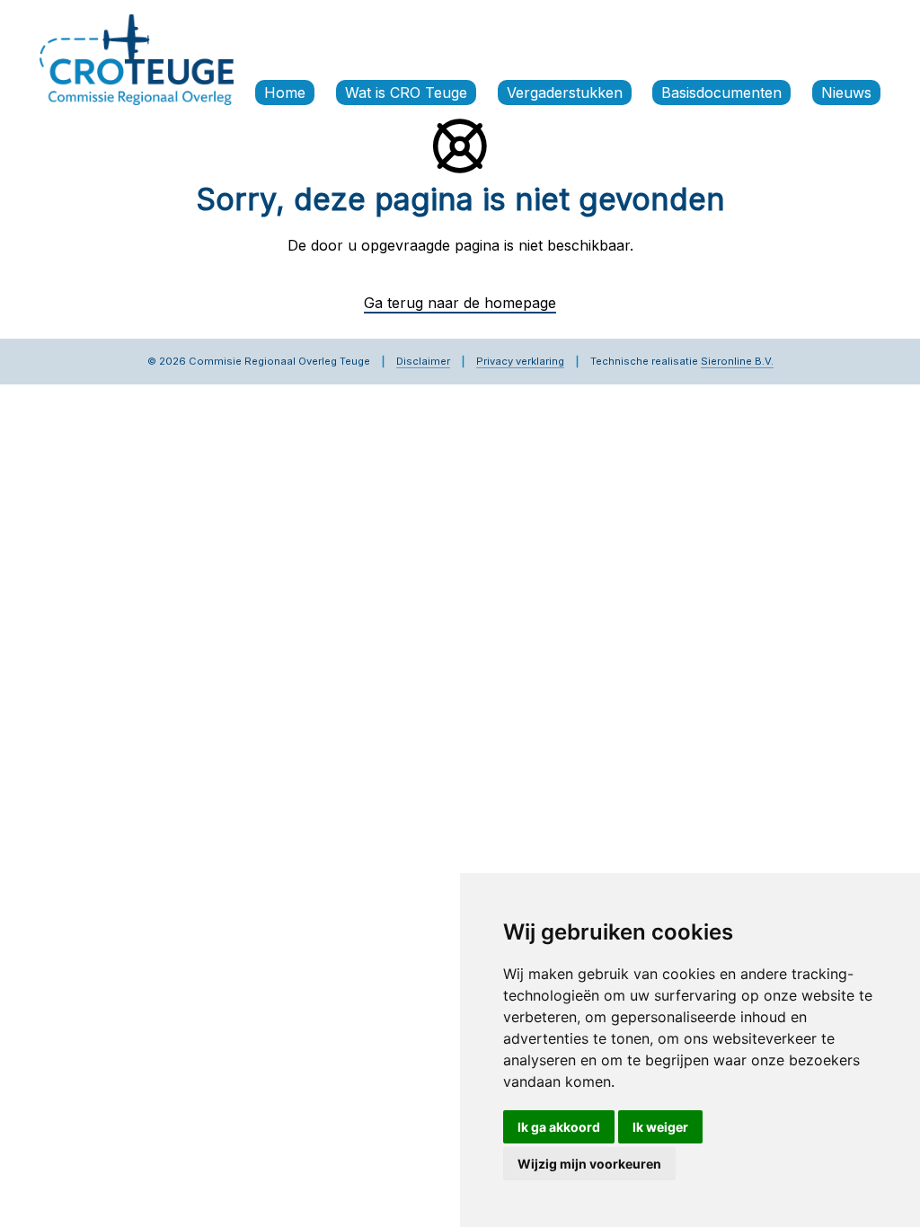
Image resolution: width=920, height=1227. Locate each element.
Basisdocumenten (721, 93)
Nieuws (846, 93)
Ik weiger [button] (660, 1126)
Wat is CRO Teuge (406, 93)
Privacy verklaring (520, 361)
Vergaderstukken (565, 93)
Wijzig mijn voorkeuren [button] (589, 1163)
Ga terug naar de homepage (460, 303)
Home (284, 93)
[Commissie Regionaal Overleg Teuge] (137, 58)
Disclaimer (423, 361)
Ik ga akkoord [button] (559, 1126)
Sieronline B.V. (737, 361)
